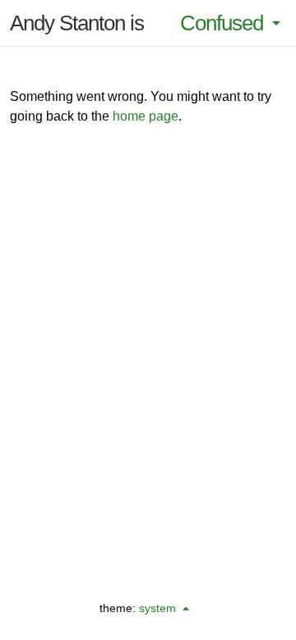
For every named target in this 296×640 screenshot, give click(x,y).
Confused (221, 23)
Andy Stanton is (77, 23)
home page (145, 116)
